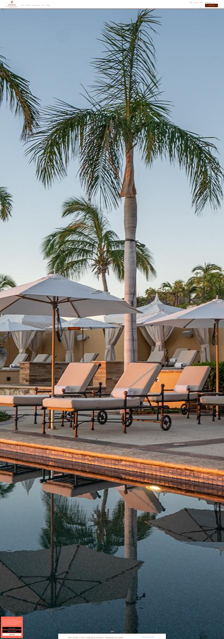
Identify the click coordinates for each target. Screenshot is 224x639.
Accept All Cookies (11, 628)
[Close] (21, 618)
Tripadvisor (74, 328)
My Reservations (208, 2)
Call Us (214, 2)
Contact (196, 2)
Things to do (36, 5)
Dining (28, 5)
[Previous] (7, 322)
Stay (22, 5)
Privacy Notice (4, 625)
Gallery (191, 2)
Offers (48, 5)
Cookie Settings (12, 634)
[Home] (12, 4)
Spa (43, 5)
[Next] (216, 322)
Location (201, 2)
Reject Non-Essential (12, 631)
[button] (110, 631)
